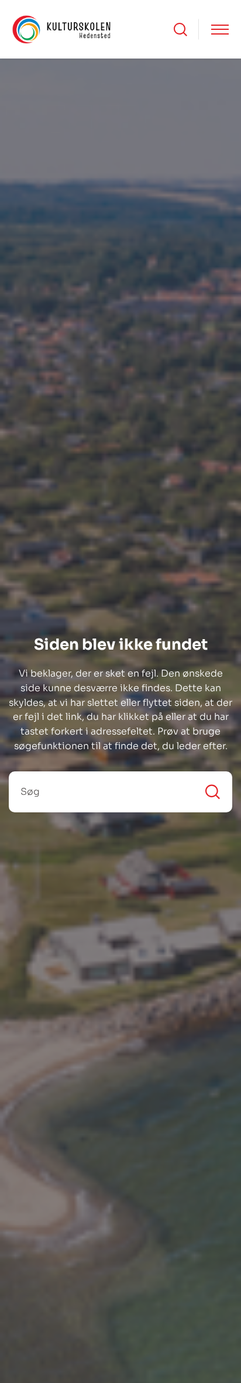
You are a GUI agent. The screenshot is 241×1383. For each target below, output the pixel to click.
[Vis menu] (220, 29)
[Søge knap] (180, 29)
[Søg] (212, 791)
